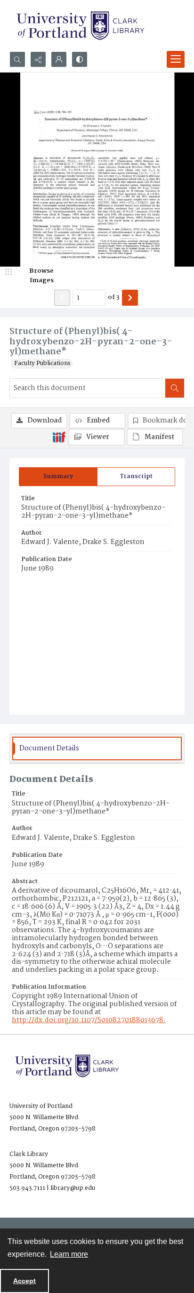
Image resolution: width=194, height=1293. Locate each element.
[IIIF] (58, 437)
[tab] (58, 477)
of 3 (114, 297)
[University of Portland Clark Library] (80, 26)
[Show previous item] (62, 298)
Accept (24, 1281)
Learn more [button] (69, 1254)
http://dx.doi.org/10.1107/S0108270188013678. (89, 1020)
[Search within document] (174, 388)
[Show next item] (130, 298)
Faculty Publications (42, 363)
